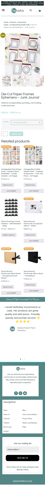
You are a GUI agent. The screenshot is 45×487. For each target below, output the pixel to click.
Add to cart (16, 134)
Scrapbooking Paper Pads (20, 25)
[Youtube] (25, 393)
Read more (7, 185)
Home (6, 22)
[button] (3, 10)
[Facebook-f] (16, 393)
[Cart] (40, 10)
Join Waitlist (11, 191)
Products (13, 22)
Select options (9, 235)
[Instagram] (20, 393)
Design (6, 121)
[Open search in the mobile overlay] (31, 10)
